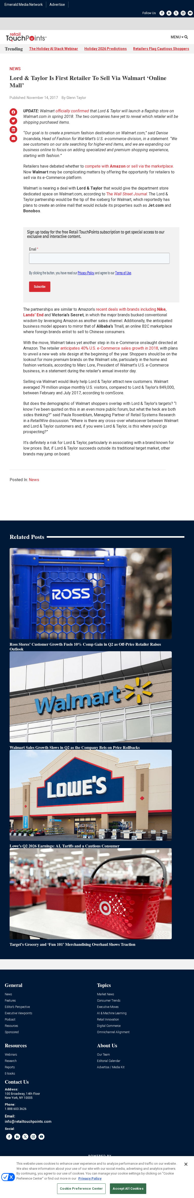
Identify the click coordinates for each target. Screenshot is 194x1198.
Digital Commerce (108, 1026)
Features (10, 1000)
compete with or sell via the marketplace (129, 166)
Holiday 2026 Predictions (105, 49)
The (126, 194)
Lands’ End (33, 314)
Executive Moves (108, 1007)
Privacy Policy (90, 1178)
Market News (105, 994)
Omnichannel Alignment (113, 1032)
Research (11, 1061)
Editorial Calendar (108, 1061)
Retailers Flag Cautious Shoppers (161, 49)
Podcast (10, 1019)
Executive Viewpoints (18, 1013)
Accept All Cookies (128, 1188)
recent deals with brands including (131, 309)
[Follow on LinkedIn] (169, 13)
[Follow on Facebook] (161, 13)
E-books (10, 1073)
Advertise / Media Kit (111, 1067)
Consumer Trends (108, 1000)
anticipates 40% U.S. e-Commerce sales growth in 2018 (109, 348)
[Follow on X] (176, 13)
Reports (10, 1067)
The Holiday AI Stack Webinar (53, 49)
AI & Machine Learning (112, 1013)
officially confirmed (72, 111)
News (15, 68)
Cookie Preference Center (81, 1188)
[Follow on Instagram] (183, 13)
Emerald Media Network (24, 4)
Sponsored (12, 1032)
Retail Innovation (108, 1019)
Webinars (11, 1054)
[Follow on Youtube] (190, 13)
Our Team (103, 1054)
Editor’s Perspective (17, 1007)
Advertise (57, 4)
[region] (97, 1177)
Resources (11, 1026)
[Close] (185, 1164)
